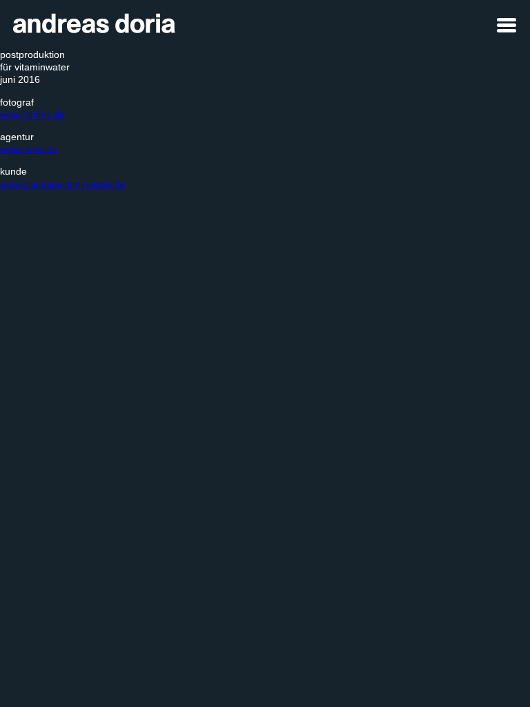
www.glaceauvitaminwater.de (63, 184)
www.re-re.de (29, 149)
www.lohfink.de (32, 114)
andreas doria (88, 18)
